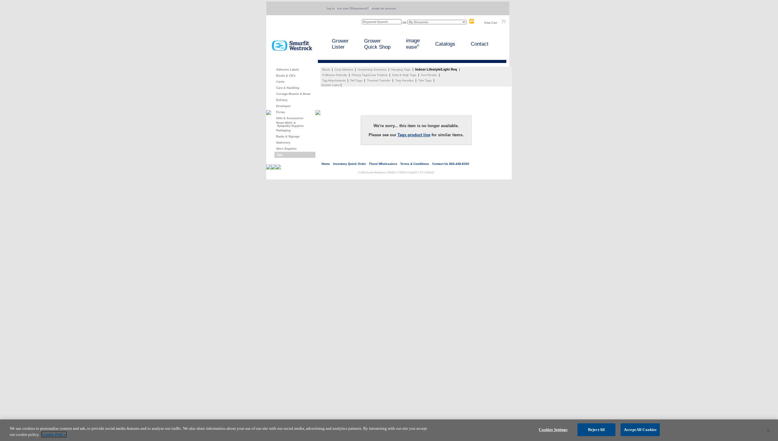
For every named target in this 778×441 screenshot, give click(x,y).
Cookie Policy (54, 434)
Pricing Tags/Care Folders (369, 75)
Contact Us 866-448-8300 (450, 163)
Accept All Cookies (640, 429)
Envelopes (282, 106)
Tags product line (414, 135)
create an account (384, 8)
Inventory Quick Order (349, 163)
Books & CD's (284, 75)
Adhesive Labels (286, 69)
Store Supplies (285, 148)
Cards (279, 81)
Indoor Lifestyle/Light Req (436, 69)
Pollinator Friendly (334, 75)
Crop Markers (344, 69)
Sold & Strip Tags (404, 75)
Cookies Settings (553, 429)
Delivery (280, 100)
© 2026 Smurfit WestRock (371, 172)
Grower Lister (330, 85)
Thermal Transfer (379, 80)
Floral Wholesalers (383, 163)
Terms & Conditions (414, 163)
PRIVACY (392, 172)
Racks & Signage (287, 136)
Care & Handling (286, 87)
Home (326, 163)
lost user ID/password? (353, 8)
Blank (326, 69)
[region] (389, 430)
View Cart (490, 22)
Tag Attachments (334, 80)
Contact (479, 44)
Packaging (282, 130)
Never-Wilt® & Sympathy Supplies (289, 124)
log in (331, 8)
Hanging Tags (401, 69)
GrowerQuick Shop (377, 44)
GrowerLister (340, 44)
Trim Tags (425, 80)
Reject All (596, 429)
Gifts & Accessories (288, 118)
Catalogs (445, 44)
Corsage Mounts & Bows (292, 93)
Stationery (282, 142)
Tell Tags (356, 80)
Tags (278, 154)
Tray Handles (404, 80)
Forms (279, 112)
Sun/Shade (429, 75)
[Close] (768, 430)
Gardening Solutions (372, 69)
